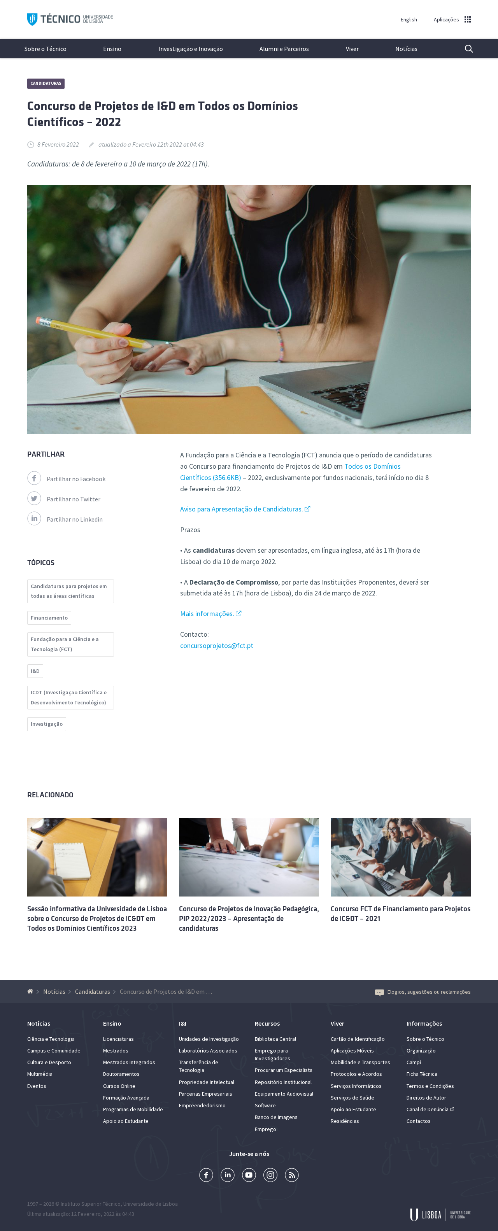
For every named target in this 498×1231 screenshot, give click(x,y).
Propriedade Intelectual (206, 1082)
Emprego (265, 1129)
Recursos (267, 1023)
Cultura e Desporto (49, 1062)
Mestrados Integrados (129, 1062)
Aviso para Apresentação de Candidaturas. (241, 508)
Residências (345, 1120)
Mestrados (115, 1050)
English (409, 19)
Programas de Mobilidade (133, 1109)
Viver (352, 49)
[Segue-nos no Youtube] (249, 1176)
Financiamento (49, 617)
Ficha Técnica (422, 1073)
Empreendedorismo (202, 1105)
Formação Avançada (126, 1097)
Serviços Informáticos (356, 1085)
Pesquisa (464, 48)
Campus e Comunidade (54, 1050)
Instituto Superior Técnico (91, 1203)
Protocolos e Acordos (356, 1073)
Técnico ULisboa (70, 19)
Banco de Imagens (276, 1117)
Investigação (47, 723)
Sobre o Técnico (46, 49)
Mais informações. (207, 613)
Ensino (112, 49)
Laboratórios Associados (208, 1050)
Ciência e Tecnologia (51, 1038)
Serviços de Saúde (352, 1097)
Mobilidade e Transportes (360, 1062)
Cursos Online (119, 1085)
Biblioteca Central (275, 1038)
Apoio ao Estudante (126, 1120)
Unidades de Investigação (209, 1038)
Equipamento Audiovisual (284, 1093)
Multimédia (40, 1073)
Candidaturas (45, 83)
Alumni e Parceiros (284, 49)
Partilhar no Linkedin (75, 519)
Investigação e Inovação (190, 49)
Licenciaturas (118, 1038)
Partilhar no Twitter (73, 499)
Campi (414, 1062)
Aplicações (446, 19)
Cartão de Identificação (358, 1038)
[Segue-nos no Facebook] (206, 1176)
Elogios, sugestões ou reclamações (429, 991)
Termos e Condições (430, 1085)
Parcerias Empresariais (205, 1093)
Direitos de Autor (426, 1097)
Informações (424, 1023)
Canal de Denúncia (428, 1109)
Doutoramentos (121, 1073)
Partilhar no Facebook (76, 479)
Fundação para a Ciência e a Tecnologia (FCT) (65, 644)
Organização (421, 1050)
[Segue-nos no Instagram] (270, 1176)
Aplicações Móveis (352, 1050)
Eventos (36, 1085)
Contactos (419, 1120)
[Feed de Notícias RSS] (292, 1176)
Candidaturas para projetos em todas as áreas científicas (69, 591)
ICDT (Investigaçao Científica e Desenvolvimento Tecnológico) (69, 697)
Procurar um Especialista (283, 1069)
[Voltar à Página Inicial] (31, 991)
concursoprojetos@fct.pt (216, 645)
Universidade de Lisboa (150, 1203)
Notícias (406, 49)
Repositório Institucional (283, 1082)
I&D (35, 670)
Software (265, 1105)
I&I (182, 1023)
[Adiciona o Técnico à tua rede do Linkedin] (227, 1176)
